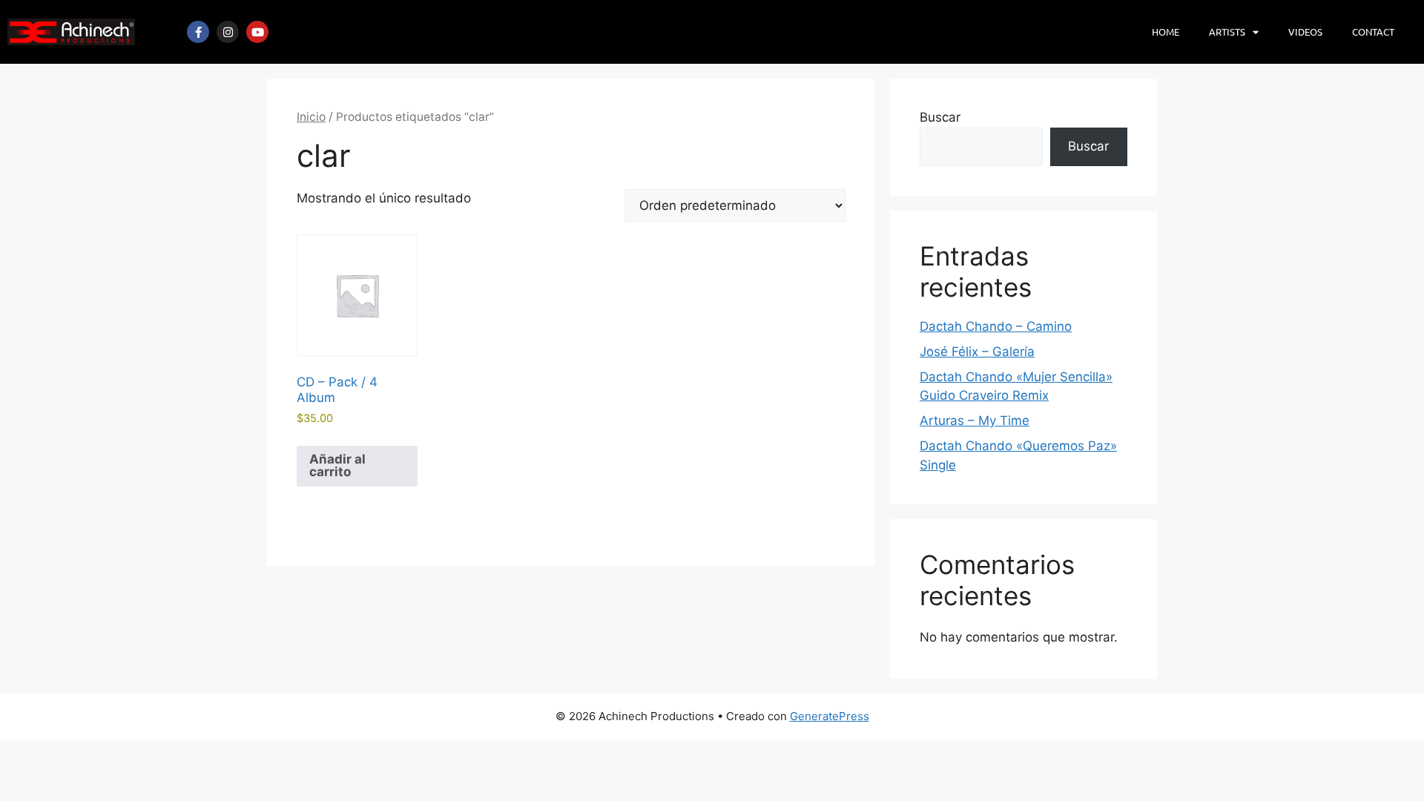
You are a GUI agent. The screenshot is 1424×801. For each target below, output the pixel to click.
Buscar (940, 117)
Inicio (311, 117)
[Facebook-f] (198, 32)
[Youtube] (257, 32)
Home (1165, 31)
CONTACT (1373, 31)
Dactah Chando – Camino (996, 326)
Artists (1227, 31)
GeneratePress (829, 716)
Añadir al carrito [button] (337, 465)
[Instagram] (228, 32)
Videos (1305, 31)
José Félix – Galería (977, 351)
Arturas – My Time (974, 420)
